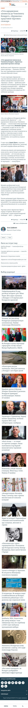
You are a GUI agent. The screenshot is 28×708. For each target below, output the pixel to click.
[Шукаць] (22, 706)
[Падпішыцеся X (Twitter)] (9, 682)
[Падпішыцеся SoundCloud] (19, 682)
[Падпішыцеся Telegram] (2, 686)
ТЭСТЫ (15, 706)
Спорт (3, 8)
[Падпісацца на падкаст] (16, 682)
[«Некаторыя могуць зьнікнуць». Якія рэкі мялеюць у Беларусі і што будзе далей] (14, 358)
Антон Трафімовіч (6, 24)
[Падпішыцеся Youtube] (12, 682)
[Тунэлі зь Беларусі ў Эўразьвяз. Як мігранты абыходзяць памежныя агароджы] (14, 562)
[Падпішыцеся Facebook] (5, 682)
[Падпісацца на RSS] (5, 686)
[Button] (14, 31)
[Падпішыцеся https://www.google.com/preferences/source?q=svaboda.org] (2, 682)
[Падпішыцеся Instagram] (23, 682)
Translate (24, 1)
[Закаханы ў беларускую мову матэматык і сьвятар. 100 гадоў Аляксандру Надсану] (14, 637)
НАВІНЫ (6, 706)
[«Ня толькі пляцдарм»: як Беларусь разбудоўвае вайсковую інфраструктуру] (14, 660)
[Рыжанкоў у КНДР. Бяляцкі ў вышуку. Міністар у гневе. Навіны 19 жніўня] (14, 460)
